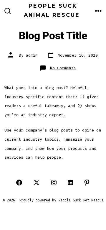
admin (32, 55)
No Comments (63, 67)
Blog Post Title (53, 36)
